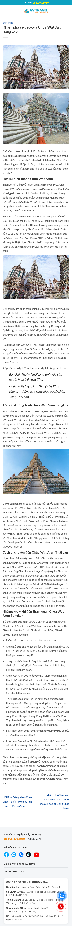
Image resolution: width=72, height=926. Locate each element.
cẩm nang (8, 23)
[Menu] (5, 11)
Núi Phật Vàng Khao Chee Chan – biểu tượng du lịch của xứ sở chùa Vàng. (17, 801)
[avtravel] (36, 11)
